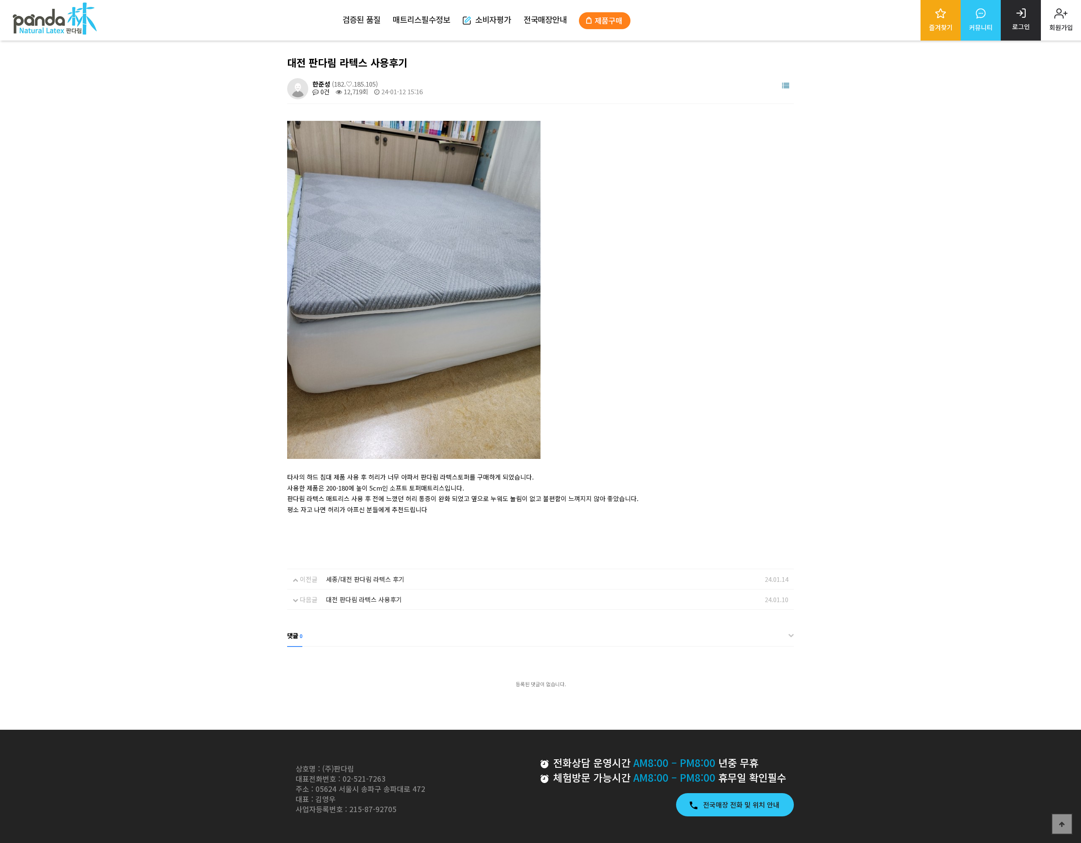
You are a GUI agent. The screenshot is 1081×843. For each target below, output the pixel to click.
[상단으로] (1062, 824)
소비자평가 (493, 19)
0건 (324, 91)
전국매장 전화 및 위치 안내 (742, 804)
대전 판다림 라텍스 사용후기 (364, 599)
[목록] (785, 85)
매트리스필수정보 (421, 19)
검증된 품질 (361, 19)
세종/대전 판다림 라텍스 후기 (365, 579)
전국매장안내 (545, 19)
